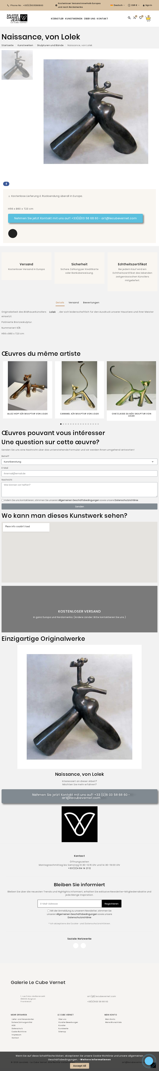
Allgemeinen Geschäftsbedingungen (78, 500)
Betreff (5, 456)
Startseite (8, 45)
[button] (12, 233)
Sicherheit (79, 264)
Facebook (6, 184)
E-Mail (5, 467)
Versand (26, 264)
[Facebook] (75, 945)
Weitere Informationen (95, 1059)
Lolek (52, 312)
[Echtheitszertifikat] (132, 258)
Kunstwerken (25, 45)
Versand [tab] (74, 302)
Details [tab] (60, 302)
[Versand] (26, 258)
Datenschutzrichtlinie (126, 500)
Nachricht (7, 479)
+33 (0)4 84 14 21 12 (79, 868)
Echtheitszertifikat (132, 264)
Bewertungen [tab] (91, 302)
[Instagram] (83, 945)
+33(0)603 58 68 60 (97, 1001)
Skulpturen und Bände (50, 45)
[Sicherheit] (79, 258)
